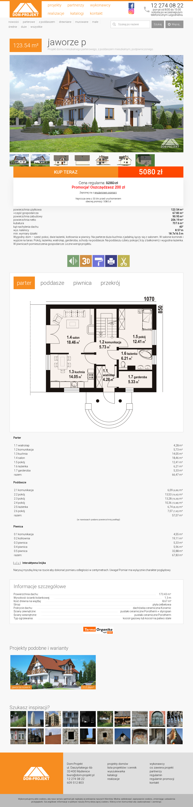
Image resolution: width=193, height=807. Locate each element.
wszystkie (36, 26)
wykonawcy (100, 5)
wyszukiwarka (116, 771)
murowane (81, 21)
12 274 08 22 (167, 5)
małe (95, 21)
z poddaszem (47, 21)
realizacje (56, 13)
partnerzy (75, 5)
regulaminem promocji (105, 192)
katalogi (77, 13)
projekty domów (117, 764)
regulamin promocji (162, 779)
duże (24, 26)
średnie (12, 26)
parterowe (29, 21)
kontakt (96, 13)
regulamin (156, 775)
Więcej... (176, 24)
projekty (54, 5)
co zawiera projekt (161, 767)
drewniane (65, 21)
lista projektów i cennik (121, 767)
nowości (13, 21)
